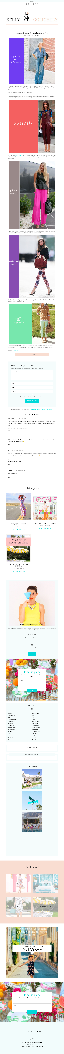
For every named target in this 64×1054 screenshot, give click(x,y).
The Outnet (34, 737)
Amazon (10, 713)
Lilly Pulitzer (11, 725)
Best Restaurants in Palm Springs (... (18, 565)
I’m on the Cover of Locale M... (45, 523)
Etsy (33, 717)
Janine (10, 470)
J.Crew (33, 719)
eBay (9, 717)
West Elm (34, 739)
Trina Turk (10, 739)
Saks (9, 735)
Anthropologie (35, 713)
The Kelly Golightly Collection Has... (18, 523)
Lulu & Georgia (35, 725)
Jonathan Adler (35, 721)
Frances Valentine (12, 719)
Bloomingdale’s (11, 715)
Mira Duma (18, 155)
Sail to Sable (35, 733)
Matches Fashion (12, 727)
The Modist (11, 737)
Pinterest (16, 350)
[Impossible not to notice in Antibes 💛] (32, 952)
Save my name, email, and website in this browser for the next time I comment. (29, 396)
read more (19, 530)
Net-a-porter (35, 729)
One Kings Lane (36, 731)
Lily (9, 437)
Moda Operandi (36, 727)
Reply (9, 431)
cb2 (33, 715)
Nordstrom (10, 731)
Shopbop (34, 735)
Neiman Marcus (12, 729)
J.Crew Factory (11, 721)
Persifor (10, 733)
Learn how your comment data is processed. (42, 409)
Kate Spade (35, 723)
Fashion (37, 35)
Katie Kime (10, 723)
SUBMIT (32, 654)
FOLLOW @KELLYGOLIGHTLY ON (32, 946)
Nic (9, 450)
